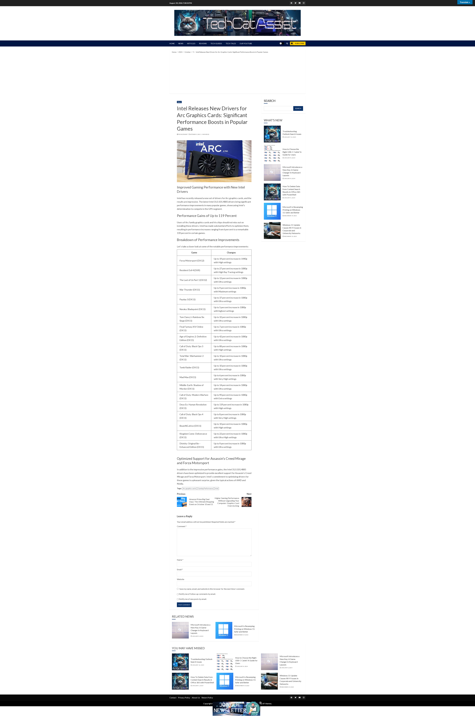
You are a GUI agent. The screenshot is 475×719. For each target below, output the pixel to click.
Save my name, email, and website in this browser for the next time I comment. (212, 589)
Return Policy (207, 697)
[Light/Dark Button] (281, 43)
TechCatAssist (183, 134)
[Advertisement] (237, 73)
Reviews (203, 43)
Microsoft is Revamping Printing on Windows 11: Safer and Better (244, 629)
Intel (216, 488)
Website (180, 579)
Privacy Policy (184, 697)
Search (269, 101)
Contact (172, 697)
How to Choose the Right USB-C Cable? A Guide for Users (292, 152)
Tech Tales (231, 43)
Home (172, 43)
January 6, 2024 (289, 197)
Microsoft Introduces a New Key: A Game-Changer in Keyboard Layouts (292, 171)
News (180, 43)
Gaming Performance (205, 488)
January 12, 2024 (290, 137)
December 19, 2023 (242, 635)
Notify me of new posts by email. (193, 599)
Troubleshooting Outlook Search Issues (292, 132)
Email (180, 569)
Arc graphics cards (189, 488)
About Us (196, 697)
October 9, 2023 (195, 134)
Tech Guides (216, 43)
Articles (191, 43)
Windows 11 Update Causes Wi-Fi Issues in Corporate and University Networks (292, 229)
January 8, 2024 (197, 636)
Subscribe (299, 43)
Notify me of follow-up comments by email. (197, 594)
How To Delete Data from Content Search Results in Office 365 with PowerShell (291, 190)
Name (180, 560)
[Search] (287, 43)
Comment (182, 526)
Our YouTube (246, 43)
